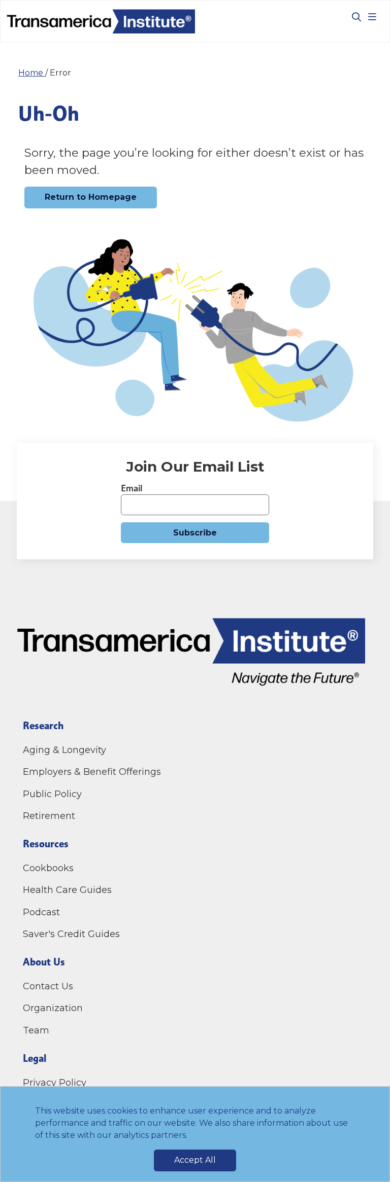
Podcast (41, 912)
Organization (53, 1008)
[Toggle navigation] (372, 17)
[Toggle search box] (352, 17)
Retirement (49, 815)
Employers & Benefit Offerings (92, 771)
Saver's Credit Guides (71, 934)
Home (31, 73)
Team (36, 1030)
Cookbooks (48, 868)
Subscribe (195, 533)
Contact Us (49, 986)
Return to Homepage (91, 197)
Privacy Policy (54, 1082)
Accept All (195, 1160)
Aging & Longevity (64, 750)
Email (131, 488)
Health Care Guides (67, 890)
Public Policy (52, 794)
